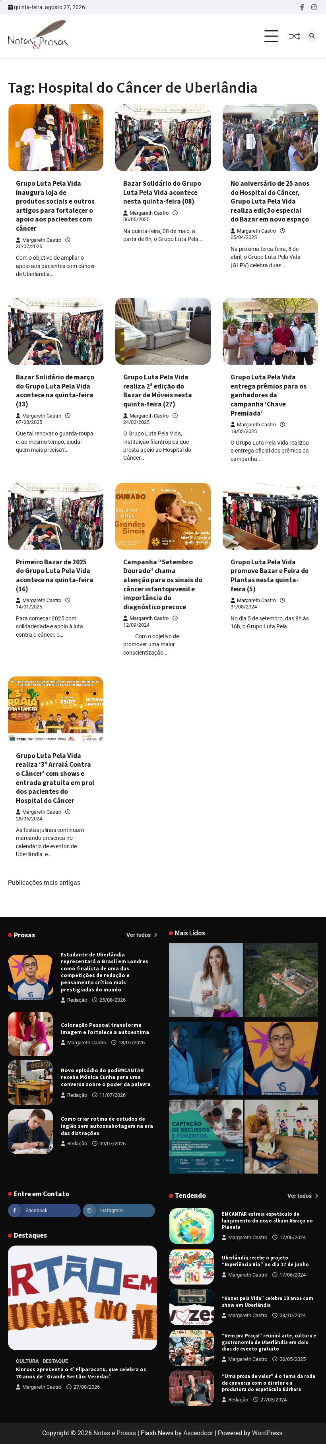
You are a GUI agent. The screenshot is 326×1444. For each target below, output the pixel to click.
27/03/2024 (273, 1359)
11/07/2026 (112, 1095)
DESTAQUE (55, 1361)
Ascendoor (198, 1433)
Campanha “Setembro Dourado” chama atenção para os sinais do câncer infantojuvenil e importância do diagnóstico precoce (162, 584)
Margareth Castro (41, 240)
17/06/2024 (292, 1234)
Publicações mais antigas (44, 882)
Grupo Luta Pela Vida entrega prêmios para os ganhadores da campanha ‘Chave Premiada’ (269, 395)
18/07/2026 (131, 1043)
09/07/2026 (112, 1144)
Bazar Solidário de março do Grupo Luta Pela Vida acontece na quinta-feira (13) (55, 390)
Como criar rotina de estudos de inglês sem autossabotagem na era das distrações (107, 1126)
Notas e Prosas (114, 1433)
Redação (77, 1000)
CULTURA (27, 1361)
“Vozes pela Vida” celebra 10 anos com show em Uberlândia (267, 1261)
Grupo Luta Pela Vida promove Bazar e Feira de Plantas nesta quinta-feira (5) (270, 575)
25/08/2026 (112, 1000)
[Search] (312, 36)
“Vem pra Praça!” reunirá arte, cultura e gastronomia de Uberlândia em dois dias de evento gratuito (269, 1301)
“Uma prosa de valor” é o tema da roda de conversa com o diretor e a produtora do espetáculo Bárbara (268, 1342)
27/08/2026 (87, 1387)
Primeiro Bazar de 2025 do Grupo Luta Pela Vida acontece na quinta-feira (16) (54, 575)
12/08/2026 (292, 1403)
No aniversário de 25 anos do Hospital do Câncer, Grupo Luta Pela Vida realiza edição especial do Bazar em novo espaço (270, 201)
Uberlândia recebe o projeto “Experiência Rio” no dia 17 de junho (265, 1220)
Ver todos (139, 935)
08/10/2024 (292, 1275)
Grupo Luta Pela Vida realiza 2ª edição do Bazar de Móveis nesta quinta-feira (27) (157, 390)
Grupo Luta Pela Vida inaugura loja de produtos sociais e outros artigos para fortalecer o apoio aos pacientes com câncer (55, 206)
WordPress (267, 1433)
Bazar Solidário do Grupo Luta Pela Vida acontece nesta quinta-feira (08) (162, 192)
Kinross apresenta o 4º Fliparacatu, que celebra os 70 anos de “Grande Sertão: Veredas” (81, 1373)
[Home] (206, 981)
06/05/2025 (292, 1319)
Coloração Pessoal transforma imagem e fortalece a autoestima (105, 1029)
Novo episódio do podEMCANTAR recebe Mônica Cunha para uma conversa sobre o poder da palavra (106, 1077)
